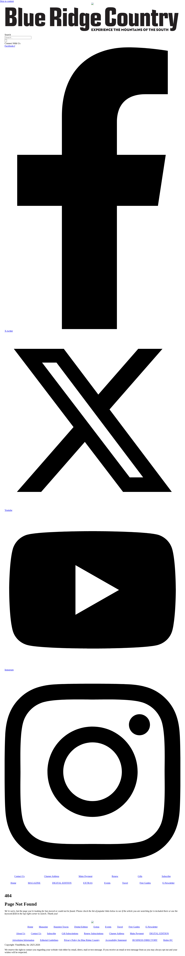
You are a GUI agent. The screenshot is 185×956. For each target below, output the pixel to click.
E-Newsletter (168, 883)
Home (13, 883)
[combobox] (18, 37)
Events (107, 883)
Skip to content (7, 1)
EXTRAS (87, 883)
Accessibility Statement (116, 940)
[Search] (6, 40)
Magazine (43, 927)
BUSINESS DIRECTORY (145, 940)
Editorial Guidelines (49, 940)
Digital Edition (81, 927)
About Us (20, 933)
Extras (96, 927)
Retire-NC (168, 940)
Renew (115, 876)
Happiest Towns (61, 927)
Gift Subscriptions (70, 933)
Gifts (140, 876)
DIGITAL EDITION (62, 883)
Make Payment (85, 876)
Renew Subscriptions (93, 933)
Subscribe (166, 876)
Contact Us (19, 876)
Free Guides (145, 883)
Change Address (51, 876)
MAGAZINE (34, 883)
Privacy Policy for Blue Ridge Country (82, 940)
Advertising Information (23, 940)
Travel (125, 883)
